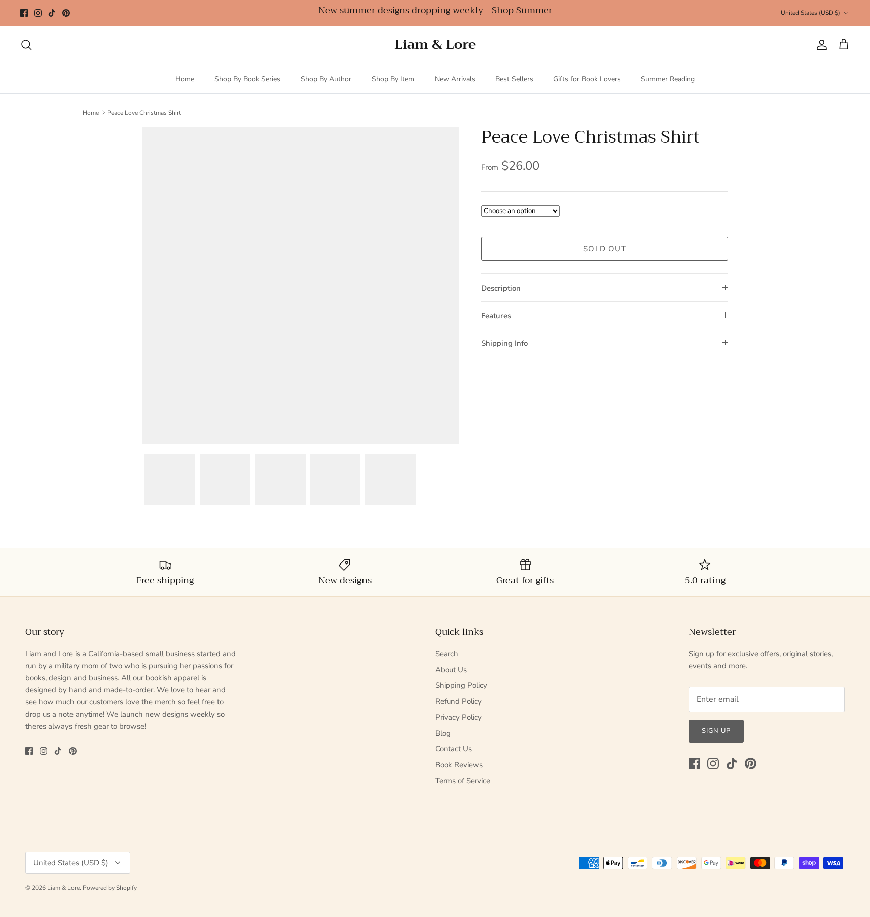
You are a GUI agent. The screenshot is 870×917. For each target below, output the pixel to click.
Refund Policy (458, 701)
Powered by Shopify (110, 888)
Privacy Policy (458, 717)
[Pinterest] (66, 13)
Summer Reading (668, 79)
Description (501, 288)
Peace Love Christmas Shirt (144, 112)
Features (496, 316)
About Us (451, 670)
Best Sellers (514, 79)
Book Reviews (459, 765)
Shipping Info (504, 343)
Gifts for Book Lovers (587, 79)
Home (184, 79)
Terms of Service (462, 780)
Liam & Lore (63, 888)
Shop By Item (393, 79)
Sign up (716, 730)
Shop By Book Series (247, 79)
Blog (443, 733)
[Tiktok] (52, 13)
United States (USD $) (810, 13)
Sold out (604, 249)
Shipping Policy (461, 685)
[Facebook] (24, 13)
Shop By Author (326, 79)
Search (446, 654)
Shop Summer (522, 10)
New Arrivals (454, 79)
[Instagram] (38, 13)
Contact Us (453, 749)
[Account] (820, 45)
